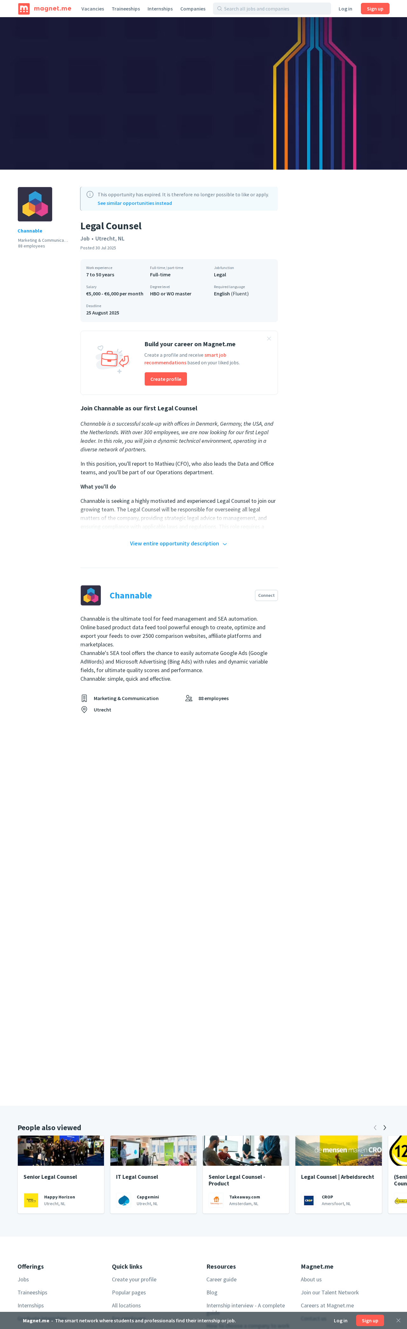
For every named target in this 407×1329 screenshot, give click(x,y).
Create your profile (134, 1279)
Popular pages (129, 1292)
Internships (160, 8)
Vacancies (92, 8)
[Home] (45, 8)
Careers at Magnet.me (327, 1305)
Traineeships (126, 8)
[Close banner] (269, 339)
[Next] (385, 1127)
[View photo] (203, 93)
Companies (192, 8)
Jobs (23, 1279)
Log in (345, 8)
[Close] (398, 1320)
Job (85, 238)
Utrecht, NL (110, 238)
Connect (266, 595)
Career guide (221, 1279)
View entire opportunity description (174, 543)
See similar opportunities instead (135, 203)
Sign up (375, 8)
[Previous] (375, 1127)
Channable (29, 230)
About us (311, 1279)
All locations (126, 1305)
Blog (211, 1292)
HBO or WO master (170, 293)
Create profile (165, 379)
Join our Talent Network (330, 1292)
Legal (220, 274)
